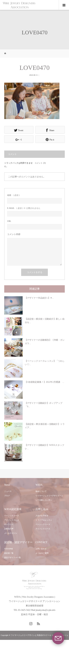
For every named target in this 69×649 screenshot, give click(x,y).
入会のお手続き (42, 516)
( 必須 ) (13, 195)
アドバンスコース (11, 520)
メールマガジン (10, 533)
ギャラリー (8, 524)
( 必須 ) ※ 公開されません (23, 208)
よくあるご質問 (42, 553)
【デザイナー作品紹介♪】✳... (39, 298)
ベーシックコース (11, 516)
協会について (41, 491)
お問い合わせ (41, 549)
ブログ (7, 496)
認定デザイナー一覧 (12, 557)
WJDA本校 (8, 549)
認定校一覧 (8, 553)
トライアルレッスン (44, 520)
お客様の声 (8, 529)
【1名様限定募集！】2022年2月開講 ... (44, 382)
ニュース (8, 491)
